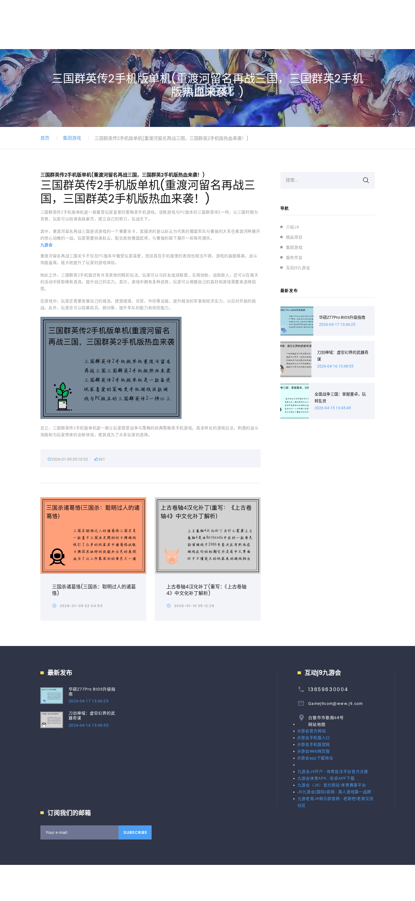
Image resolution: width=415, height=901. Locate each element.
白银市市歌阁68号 (326, 717)
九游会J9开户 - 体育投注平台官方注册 (333, 771)
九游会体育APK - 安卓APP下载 (326, 778)
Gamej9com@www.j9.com (335, 703)
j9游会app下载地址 (315, 758)
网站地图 (317, 724)
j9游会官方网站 (312, 731)
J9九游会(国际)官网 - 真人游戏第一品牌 (334, 792)
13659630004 (328, 689)
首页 (44, 138)
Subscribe (135, 832)
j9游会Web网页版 (314, 751)
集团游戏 (72, 138)
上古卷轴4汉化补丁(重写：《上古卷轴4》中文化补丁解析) (206, 590)
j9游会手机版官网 (314, 744)
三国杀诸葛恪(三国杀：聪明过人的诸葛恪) (94, 590)
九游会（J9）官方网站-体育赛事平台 (332, 785)
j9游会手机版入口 (314, 737)
